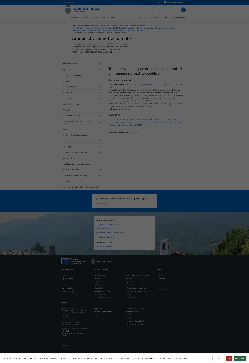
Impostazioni (218, 358)
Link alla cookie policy (179, 358)
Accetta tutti (239, 358)
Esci (229, 358)
